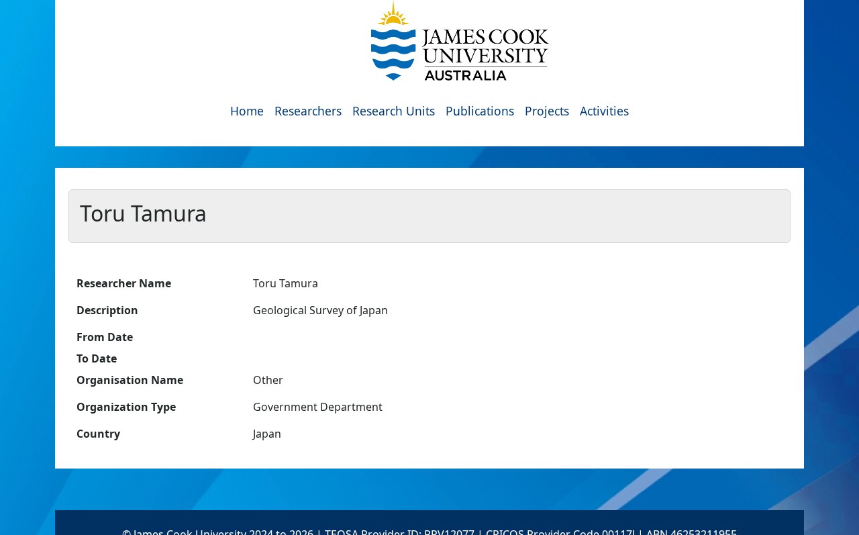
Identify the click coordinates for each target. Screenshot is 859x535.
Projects (547, 111)
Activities (604, 111)
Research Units (393, 111)
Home (247, 111)
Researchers (308, 111)
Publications (480, 111)
